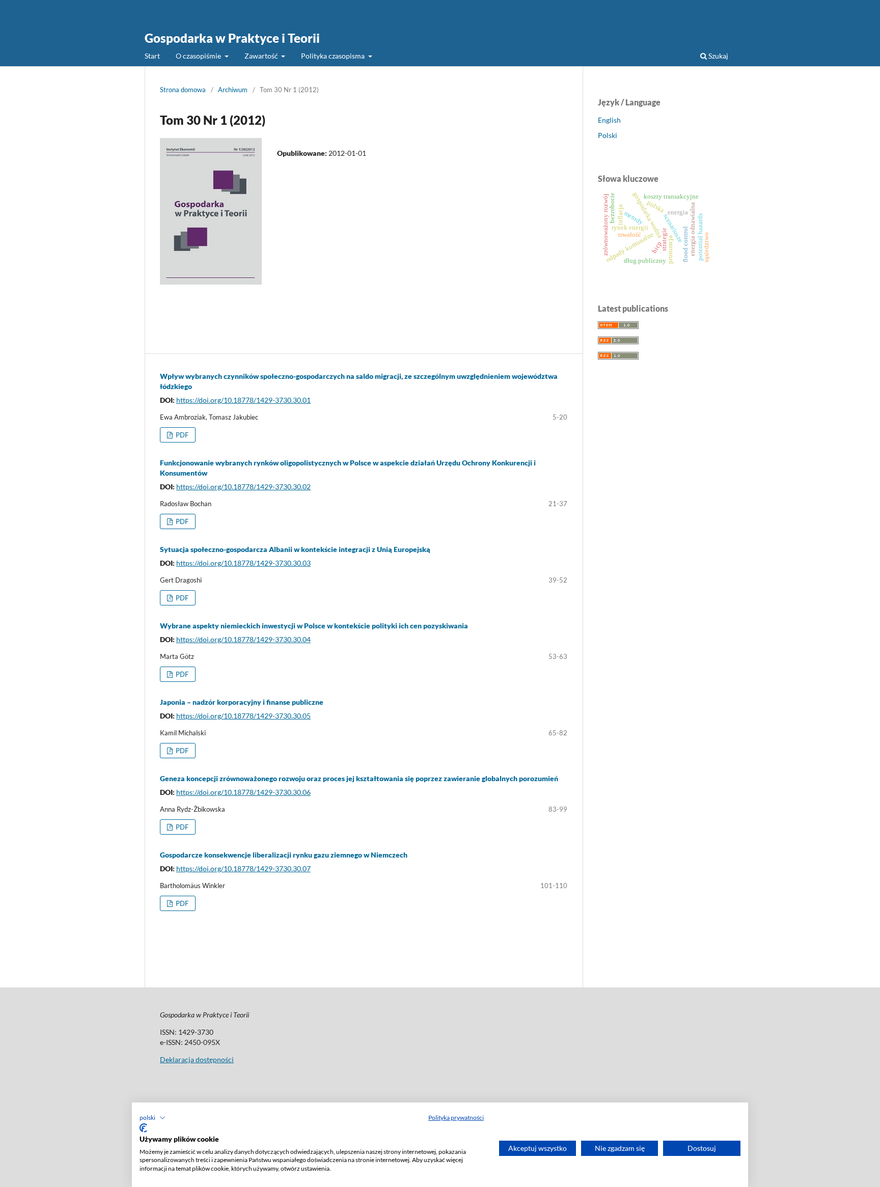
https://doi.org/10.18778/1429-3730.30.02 (243, 486)
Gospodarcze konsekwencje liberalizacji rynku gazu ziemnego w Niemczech (283, 854)
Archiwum (233, 90)
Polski (607, 135)
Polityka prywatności (456, 1117)
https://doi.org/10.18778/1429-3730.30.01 (243, 400)
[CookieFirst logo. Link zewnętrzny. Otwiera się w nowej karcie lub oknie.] (143, 1128)
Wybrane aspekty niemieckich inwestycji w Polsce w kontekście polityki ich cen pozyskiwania (314, 625)
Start (152, 55)
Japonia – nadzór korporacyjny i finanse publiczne (241, 702)
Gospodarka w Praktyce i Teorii (232, 38)
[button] (153, 1117)
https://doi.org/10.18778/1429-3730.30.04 (243, 639)
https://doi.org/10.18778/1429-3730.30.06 (243, 792)
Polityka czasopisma (333, 55)
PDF (181, 435)
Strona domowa (183, 90)
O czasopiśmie (199, 55)
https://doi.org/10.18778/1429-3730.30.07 (243, 868)
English (609, 120)
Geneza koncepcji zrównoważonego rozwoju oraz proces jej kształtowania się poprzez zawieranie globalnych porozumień (359, 778)
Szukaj (717, 55)
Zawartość (262, 55)
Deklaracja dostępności (197, 1059)
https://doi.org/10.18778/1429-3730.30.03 (243, 563)
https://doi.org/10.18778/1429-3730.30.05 (243, 715)
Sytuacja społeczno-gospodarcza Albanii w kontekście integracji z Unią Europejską (295, 549)
